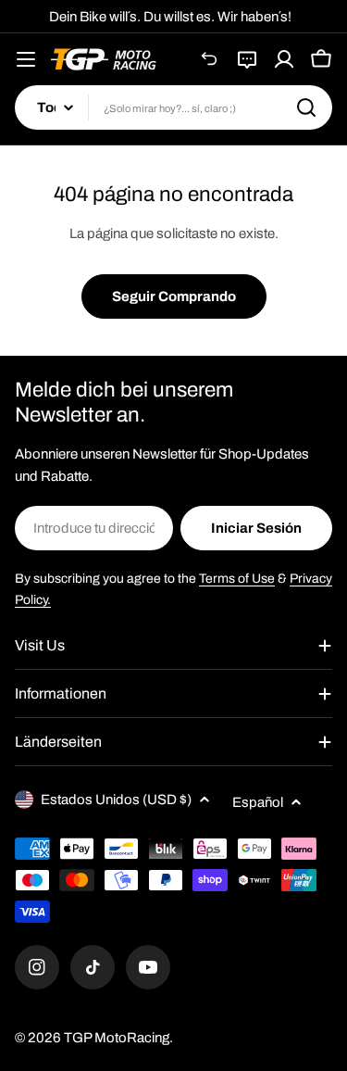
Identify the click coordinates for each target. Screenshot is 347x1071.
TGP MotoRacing (116, 1037)
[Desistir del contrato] (210, 59)
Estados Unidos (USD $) (116, 799)
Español (257, 802)
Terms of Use (237, 579)
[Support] (247, 59)
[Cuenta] (284, 59)
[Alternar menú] (26, 59)
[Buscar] (306, 107)
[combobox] (173, 107)
